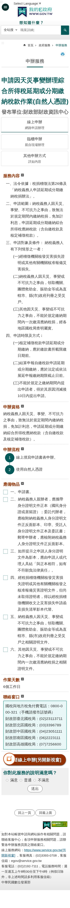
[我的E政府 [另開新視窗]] (47, 825)
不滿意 (43, 780)
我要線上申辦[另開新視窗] (35, 759)
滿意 (14, 780)
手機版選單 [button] (5, 7)
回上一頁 (24, 813)
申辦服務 (61, 45)
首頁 (30, 45)
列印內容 (62, 54)
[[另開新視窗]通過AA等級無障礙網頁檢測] (59, 824)
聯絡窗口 (11, 697)
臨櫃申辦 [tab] (34, 142)
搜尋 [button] (65, 30)
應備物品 (11, 484)
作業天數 (11, 679)
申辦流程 (11, 449)
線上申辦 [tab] (34, 125)
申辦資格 (11, 407)
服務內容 (11, 175)
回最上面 (45, 813)
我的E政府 (35, 12)
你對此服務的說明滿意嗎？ (30, 772)
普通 (28, 780)
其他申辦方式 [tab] (34, 158)
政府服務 (44, 45)
